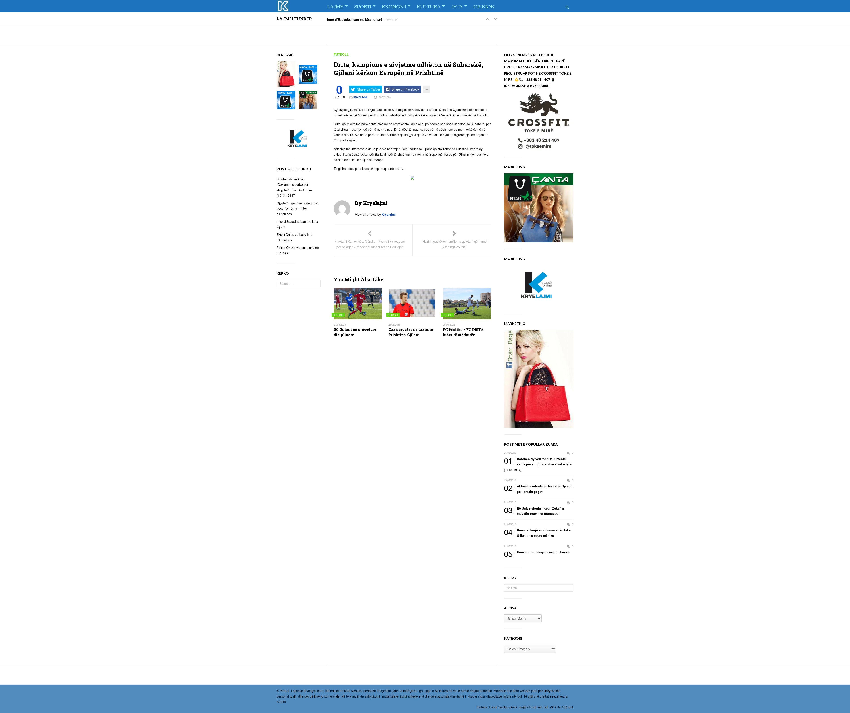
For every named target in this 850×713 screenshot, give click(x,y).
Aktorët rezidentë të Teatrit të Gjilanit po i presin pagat (538, 488)
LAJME (335, 6)
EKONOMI (394, 6)
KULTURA (428, 6)
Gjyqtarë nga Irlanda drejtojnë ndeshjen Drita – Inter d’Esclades (298, 208)
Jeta (457, 6)
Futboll (341, 54)
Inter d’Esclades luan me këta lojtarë (354, 19)
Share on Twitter (368, 89)
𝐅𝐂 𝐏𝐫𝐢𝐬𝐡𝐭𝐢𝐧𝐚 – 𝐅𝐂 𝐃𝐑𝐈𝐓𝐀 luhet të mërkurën (463, 332)
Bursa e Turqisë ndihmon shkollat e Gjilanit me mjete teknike (537, 532)
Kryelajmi (360, 97)
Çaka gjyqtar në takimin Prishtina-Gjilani (410, 332)
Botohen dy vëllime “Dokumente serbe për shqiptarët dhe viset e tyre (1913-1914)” (538, 464)
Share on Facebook (405, 89)
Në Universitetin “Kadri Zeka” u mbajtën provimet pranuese (534, 511)
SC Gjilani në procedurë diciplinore (355, 332)
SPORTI (362, 6)
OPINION (484, 6)
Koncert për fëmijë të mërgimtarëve (537, 552)
